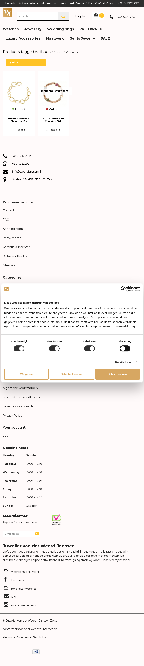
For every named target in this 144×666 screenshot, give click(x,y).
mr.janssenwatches (23, 588)
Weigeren (26, 374)
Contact (8, 210)
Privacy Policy (12, 415)
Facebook (17, 580)
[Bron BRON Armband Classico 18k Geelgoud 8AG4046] (19, 91)
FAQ (6, 219)
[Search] (63, 16)
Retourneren (12, 238)
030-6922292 (20, 163)
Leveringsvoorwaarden (19, 406)
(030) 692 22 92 (126, 17)
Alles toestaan (117, 374)
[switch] (54, 348)
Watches (11, 29)
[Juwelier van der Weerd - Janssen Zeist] (7, 12)
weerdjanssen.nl (119, 560)
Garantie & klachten (17, 247)
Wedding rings (60, 29)
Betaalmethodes (15, 256)
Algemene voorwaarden (20, 388)
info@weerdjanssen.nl (26, 171)
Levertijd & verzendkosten (21, 397)
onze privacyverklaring (119, 326)
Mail (13, 597)
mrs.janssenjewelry (23, 605)
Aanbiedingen (13, 229)
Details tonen (123, 362)
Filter (15, 62)
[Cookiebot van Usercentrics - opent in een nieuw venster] (123, 289)
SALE (105, 38)
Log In (80, 16)
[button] (138, 26)
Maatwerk (55, 38)
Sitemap (9, 265)
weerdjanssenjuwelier (24, 572)
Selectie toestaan (72, 374)
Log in (7, 435)
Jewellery (32, 29)
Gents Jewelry (82, 38)
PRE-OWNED (91, 29)
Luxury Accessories (23, 38)
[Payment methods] (36, 651)
